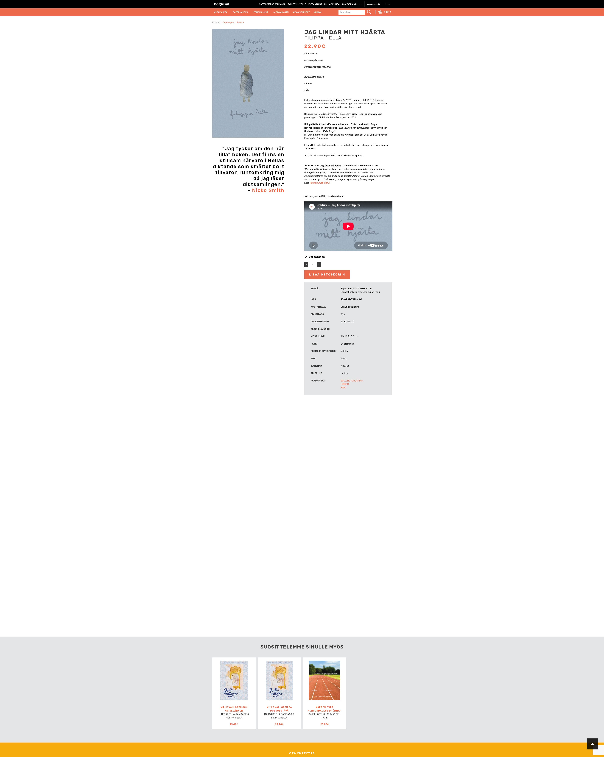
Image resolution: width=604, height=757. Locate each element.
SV (390, 4)
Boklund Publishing (352, 380)
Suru (343, 387)
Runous (240, 22)
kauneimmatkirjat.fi (320, 183)
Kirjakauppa (228, 22)
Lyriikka (345, 384)
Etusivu (216, 22)
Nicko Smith (268, 190)
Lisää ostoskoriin (327, 274)
